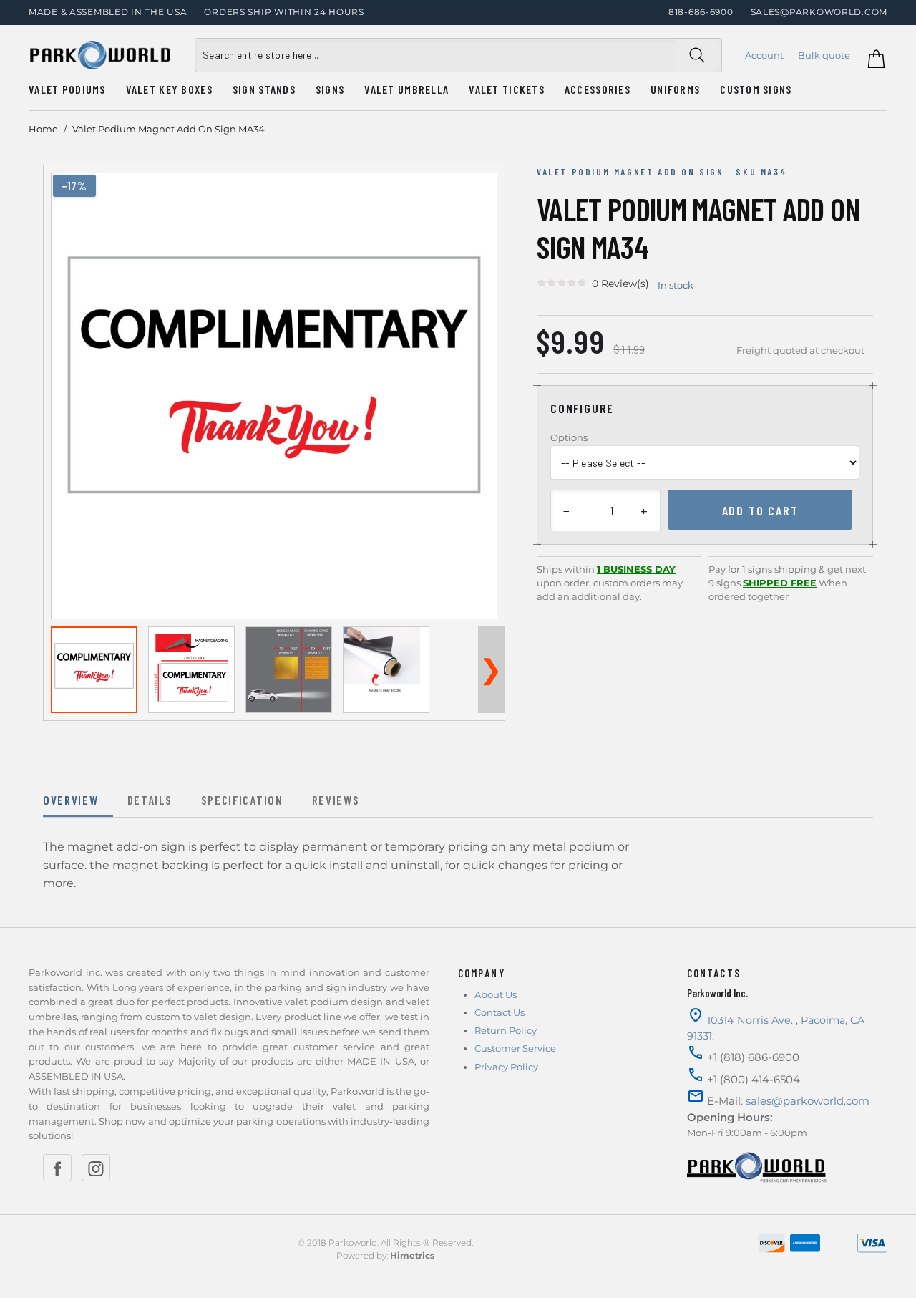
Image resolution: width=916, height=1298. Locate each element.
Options (569, 437)
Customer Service (515, 1048)
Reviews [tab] (336, 800)
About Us (495, 994)
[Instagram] (96, 1167)
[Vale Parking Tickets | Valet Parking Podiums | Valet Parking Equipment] (100, 55)
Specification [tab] (242, 800)
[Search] (698, 55)
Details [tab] (149, 800)
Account (764, 55)
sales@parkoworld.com (819, 11)
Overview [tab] (71, 800)
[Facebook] (57, 1167)
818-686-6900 (701, 11)
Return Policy (505, 1030)
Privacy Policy (506, 1066)
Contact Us (499, 1012)
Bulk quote (824, 55)
